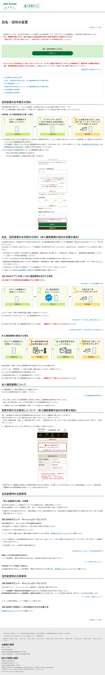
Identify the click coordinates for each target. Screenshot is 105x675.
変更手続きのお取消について (90, 69)
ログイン (52, 53)
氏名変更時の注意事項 (12, 89)
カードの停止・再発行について (92, 597)
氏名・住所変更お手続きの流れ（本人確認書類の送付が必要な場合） (27, 80)
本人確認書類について (12, 83)
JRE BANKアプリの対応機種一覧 (91, 283)
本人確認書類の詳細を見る (93, 395)
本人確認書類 (20, 270)
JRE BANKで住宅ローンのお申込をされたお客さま (85, 330)
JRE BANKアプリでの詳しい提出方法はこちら (87, 320)
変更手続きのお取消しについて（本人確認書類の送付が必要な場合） (27, 86)
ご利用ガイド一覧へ (95, 27)
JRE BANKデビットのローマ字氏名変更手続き (87, 551)
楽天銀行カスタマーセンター (60, 533)
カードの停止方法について (93, 562)
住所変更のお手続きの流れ (13, 77)
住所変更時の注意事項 (12, 93)
